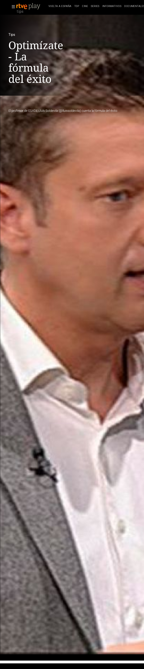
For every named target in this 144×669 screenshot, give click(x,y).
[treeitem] (59, 6)
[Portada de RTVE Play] (28, 6)
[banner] (31, 6)
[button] (12, 7)
